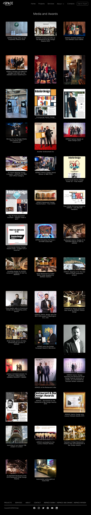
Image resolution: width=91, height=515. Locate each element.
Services (51, 4)
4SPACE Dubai (49, 502)
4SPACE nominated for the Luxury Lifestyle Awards (45, 443)
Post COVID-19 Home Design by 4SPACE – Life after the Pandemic (74, 207)
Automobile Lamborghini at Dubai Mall (45, 480)
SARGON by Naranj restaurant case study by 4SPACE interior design (74, 310)
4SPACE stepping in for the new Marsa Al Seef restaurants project (74, 273)
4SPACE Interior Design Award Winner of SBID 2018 (45, 173)
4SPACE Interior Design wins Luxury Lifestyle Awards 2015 (74, 415)
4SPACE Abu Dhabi (64, 502)
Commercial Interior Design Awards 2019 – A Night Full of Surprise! (17, 248)
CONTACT (37, 502)
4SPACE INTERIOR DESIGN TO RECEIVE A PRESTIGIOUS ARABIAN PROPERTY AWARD (16, 375)
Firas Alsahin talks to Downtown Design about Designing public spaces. (16, 309)
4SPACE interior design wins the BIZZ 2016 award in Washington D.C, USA (45, 316)
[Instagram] (39, 508)
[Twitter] (43, 508)
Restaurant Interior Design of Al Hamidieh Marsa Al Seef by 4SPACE (74, 241)
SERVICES (18, 502)
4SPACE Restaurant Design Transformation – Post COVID (45, 203)
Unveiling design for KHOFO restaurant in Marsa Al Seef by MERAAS (16, 272)
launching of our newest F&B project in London (16, 446)
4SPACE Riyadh (80, 502)
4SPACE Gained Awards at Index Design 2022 (74, 139)
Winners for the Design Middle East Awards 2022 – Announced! (16, 140)
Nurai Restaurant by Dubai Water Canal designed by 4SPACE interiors (45, 275)
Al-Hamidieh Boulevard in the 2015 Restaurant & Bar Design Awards (17, 477)
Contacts (70, 4)
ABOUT (28, 502)
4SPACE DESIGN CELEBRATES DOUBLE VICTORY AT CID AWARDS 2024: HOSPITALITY (16, 73)
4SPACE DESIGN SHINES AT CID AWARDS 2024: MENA (74, 38)
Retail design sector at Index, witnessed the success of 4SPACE (16, 342)
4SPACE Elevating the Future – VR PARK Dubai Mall (45, 240)
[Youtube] (52, 508)
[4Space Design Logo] (8, 3)
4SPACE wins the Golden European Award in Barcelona (45, 347)
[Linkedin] (57, 508)
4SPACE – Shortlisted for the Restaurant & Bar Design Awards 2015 (45, 402)
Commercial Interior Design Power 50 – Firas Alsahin (74, 180)
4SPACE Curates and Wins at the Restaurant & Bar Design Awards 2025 (45, 39)
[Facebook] (34, 508)
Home (33, 4)
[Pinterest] (48, 508)
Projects (41, 4)
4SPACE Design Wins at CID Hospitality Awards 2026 (16, 38)
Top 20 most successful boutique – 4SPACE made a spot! (16, 217)
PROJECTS (8, 502)
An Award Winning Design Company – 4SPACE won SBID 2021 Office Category (16, 174)
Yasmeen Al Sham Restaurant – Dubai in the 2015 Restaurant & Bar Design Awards (74, 443)
